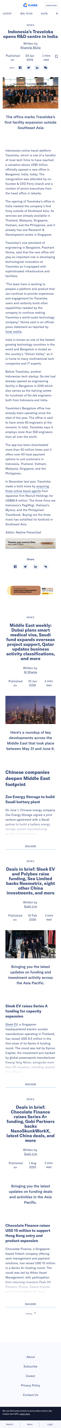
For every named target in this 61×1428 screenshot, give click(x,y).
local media (13, 332)
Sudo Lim (30, 906)
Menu (30, 1424)
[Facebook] (20, 67)
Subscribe (30, 1395)
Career (30, 1404)
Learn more (25, 1414)
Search (9, 1424)
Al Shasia (30, 672)
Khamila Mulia (31, 48)
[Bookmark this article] (56, 56)
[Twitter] (28, 67)
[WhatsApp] (45, 67)
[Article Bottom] (30, 543)
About (30, 1385)
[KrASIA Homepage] (30, 5)
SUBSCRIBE (51, 5)
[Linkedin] (37, 67)
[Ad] (30, 590)
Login (50, 1424)
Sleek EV (11, 1024)
